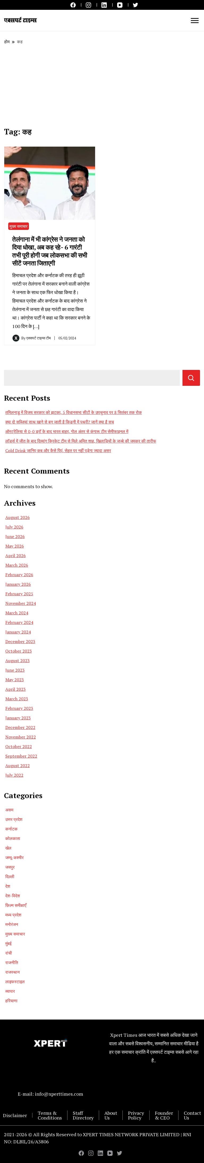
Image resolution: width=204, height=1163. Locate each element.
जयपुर (10, 867)
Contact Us (192, 1115)
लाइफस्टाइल (15, 982)
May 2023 (14, 680)
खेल (8, 848)
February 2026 (19, 575)
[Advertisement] (102, 86)
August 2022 (17, 765)
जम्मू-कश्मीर (14, 857)
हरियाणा (11, 1001)
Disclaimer (15, 1115)
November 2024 (20, 603)
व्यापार (10, 991)
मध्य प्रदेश (13, 915)
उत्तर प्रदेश (13, 819)
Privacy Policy (136, 1115)
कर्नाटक (11, 829)
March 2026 (16, 565)
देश (7, 886)
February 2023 (19, 708)
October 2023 (18, 651)
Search (191, 378)
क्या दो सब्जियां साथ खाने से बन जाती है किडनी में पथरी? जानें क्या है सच (59, 422)
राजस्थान (12, 972)
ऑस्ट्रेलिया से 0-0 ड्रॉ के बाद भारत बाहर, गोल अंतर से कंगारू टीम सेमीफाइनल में (66, 431)
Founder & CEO (164, 1115)
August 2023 (17, 660)
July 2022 (14, 775)
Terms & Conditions (50, 1115)
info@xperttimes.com (59, 1094)
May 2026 (14, 546)
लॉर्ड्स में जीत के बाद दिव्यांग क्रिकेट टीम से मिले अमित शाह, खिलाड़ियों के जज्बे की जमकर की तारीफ (80, 441)
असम (9, 810)
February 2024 (19, 622)
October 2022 (18, 746)
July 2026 (14, 527)
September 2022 (21, 756)
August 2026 (17, 517)
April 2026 (15, 555)
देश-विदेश (12, 896)
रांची (8, 953)
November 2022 (20, 737)
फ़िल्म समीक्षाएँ (15, 905)
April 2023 (15, 689)
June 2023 (15, 670)
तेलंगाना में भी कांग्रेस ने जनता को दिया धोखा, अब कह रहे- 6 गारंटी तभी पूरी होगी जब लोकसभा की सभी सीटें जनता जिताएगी (49, 251)
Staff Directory (83, 1115)
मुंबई (8, 943)
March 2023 (16, 699)
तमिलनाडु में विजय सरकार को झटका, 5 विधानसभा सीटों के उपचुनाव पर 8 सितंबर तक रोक (73, 412)
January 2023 (18, 718)
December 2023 (20, 641)
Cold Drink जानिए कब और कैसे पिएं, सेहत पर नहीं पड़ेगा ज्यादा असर (58, 450)
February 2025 (19, 594)
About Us (110, 1115)
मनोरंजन (11, 924)
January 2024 (18, 632)
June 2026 (15, 536)
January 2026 (18, 584)
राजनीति (11, 962)
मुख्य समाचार (19, 226)
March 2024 (16, 613)
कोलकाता (12, 838)
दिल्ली (9, 877)
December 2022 (20, 727)
